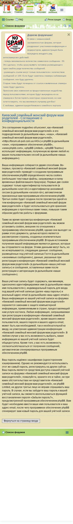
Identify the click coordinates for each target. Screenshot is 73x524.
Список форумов (15, 432)
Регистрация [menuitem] (54, 19)
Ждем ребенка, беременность (53, 9)
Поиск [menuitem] (65, 26)
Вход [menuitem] (68, 19)
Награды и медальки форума (41, 9)
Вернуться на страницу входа (21, 420)
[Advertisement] (36, 477)
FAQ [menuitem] (21, 19)
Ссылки (10, 19)
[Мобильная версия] (70, 25)
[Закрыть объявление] (69, 34)
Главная (19, 9)
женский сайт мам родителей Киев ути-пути (7, 9)
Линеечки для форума (30, 9)
